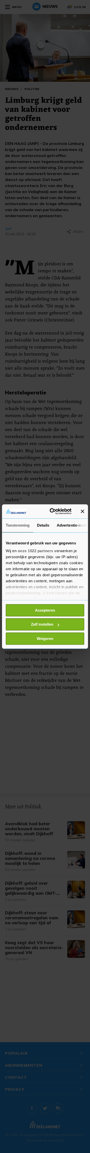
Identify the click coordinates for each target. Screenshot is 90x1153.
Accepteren (45, 610)
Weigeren (45, 638)
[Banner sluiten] (82, 511)
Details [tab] (43, 525)
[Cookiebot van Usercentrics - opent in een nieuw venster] (53, 511)
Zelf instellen (42, 624)
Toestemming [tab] (18, 525)
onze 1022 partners (35, 551)
